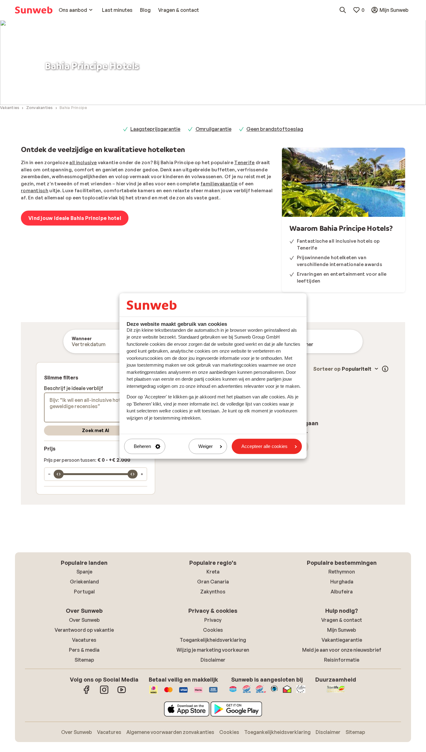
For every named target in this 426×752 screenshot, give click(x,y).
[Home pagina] (33, 10)
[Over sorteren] (385, 369)
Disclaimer (213, 660)
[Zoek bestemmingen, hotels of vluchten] (342, 10)
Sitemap (84, 660)
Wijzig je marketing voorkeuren (213, 650)
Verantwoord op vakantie (84, 630)
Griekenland (84, 581)
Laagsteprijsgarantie (155, 129)
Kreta (213, 572)
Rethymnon (341, 572)
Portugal (84, 591)
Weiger (205, 446)
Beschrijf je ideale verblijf (73, 388)
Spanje (84, 572)
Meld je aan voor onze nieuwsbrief (341, 650)
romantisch (34, 190)
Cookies (213, 630)
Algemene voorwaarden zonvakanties (170, 732)
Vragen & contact (341, 620)
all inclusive (83, 162)
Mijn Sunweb (341, 630)
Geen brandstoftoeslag (274, 129)
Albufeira (342, 591)
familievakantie (219, 184)
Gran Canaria (213, 581)
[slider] (59, 474)
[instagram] (104, 693)
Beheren (142, 446)
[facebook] (87, 693)
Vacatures (84, 640)
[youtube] (122, 693)
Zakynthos (212, 591)
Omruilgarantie (213, 129)
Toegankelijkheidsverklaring (213, 640)
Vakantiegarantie (342, 640)
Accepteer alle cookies (264, 446)
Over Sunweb (84, 620)
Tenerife (244, 162)
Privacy (212, 620)
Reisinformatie (341, 660)
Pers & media (84, 650)
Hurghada (341, 581)
